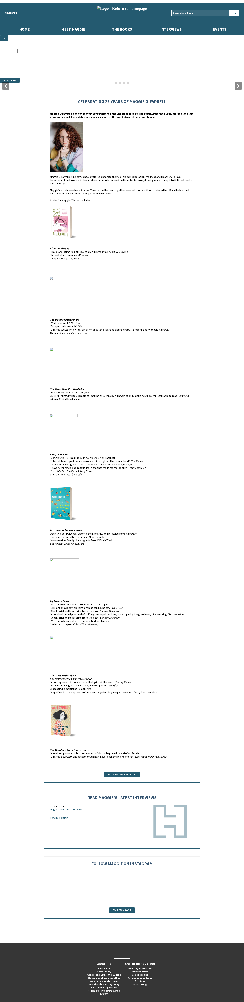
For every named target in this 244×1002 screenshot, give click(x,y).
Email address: (8, 50)
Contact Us (104, 968)
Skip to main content (11, 1)
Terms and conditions (140, 977)
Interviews (171, 29)
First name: (6, 46)
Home (24, 29)
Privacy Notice (65, 70)
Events (219, 29)
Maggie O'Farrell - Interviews (66, 809)
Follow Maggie (122, 910)
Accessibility (104, 971)
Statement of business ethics (104, 977)
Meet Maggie (73, 29)
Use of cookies (140, 974)
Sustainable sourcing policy (104, 984)
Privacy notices (140, 971)
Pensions (140, 981)
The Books (122, 29)
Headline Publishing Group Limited (41, 64)
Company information (140, 968)
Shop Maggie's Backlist (122, 774)
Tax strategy (140, 984)
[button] (5, 86)
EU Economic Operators (104, 987)
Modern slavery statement (104, 981)
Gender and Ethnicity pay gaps (104, 974)
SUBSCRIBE (9, 80)
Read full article (59, 817)
